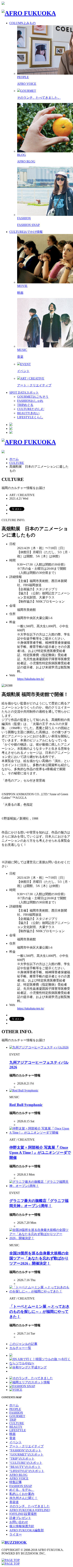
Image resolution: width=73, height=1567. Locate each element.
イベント (23, 371)
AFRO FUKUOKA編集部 (26, 1530)
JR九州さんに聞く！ (23, 1498)
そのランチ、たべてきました (29, 1506)
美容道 (14, 1502)
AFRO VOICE (26, 83)
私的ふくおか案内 (21, 1494)
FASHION (16, 1412)
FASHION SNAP (28, 225)
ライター (15, 1534)
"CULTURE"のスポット (25, 1462)
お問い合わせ (18, 1522)
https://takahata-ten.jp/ (30, 678)
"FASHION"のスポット (25, 1450)
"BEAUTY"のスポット (25, 1466)
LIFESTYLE (17, 1430)
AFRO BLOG (26, 161)
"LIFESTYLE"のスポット (26, 1471)
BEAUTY (15, 1426)
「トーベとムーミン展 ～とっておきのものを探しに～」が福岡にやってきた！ (39, 1311)
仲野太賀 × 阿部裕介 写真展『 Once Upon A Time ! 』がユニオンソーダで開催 (40, 1152)
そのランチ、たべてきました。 (39, 97)
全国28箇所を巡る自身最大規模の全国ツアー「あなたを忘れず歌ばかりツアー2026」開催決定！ (39, 1258)
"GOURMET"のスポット (26, 1454)
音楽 (20, 356)
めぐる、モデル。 (21, 1489)
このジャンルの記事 (23, 1344)
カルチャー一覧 (20, 1348)
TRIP (12, 1419)
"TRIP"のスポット (21, 1458)
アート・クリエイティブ (34, 385)
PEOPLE (15, 1409)
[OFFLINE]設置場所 (23, 1513)
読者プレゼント (20, 1518)
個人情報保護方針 (21, 1526)
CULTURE (16, 462)
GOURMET (17, 1416)
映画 (20, 292)
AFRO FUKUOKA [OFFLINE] (29, 1510)
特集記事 (15, 1482)
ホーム (14, 459)
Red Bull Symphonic (25, 1105)
